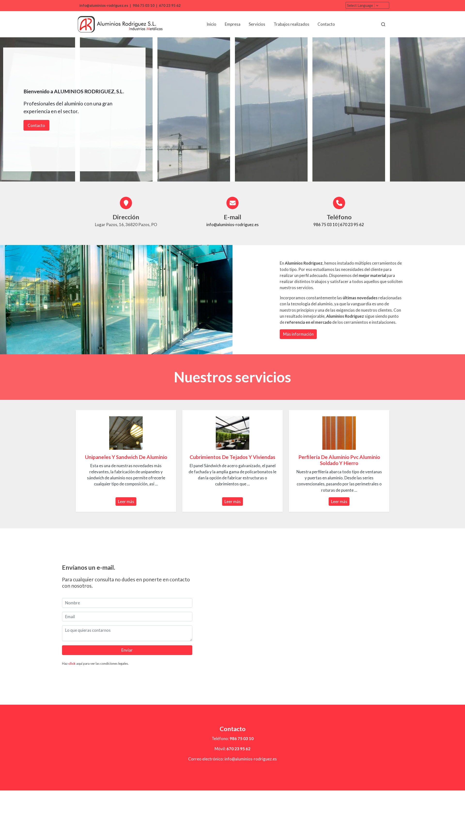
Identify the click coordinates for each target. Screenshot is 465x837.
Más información (298, 334)
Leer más (126, 501)
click (72, 663)
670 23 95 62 (170, 5)
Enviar (127, 650)
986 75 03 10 (144, 5)
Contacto (36, 125)
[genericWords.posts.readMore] (125, 432)
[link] (120, 24)
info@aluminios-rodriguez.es (103, 5)
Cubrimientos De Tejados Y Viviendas (232, 457)
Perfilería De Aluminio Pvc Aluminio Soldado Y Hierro (339, 460)
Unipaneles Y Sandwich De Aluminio (126, 457)
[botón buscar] (383, 24)
